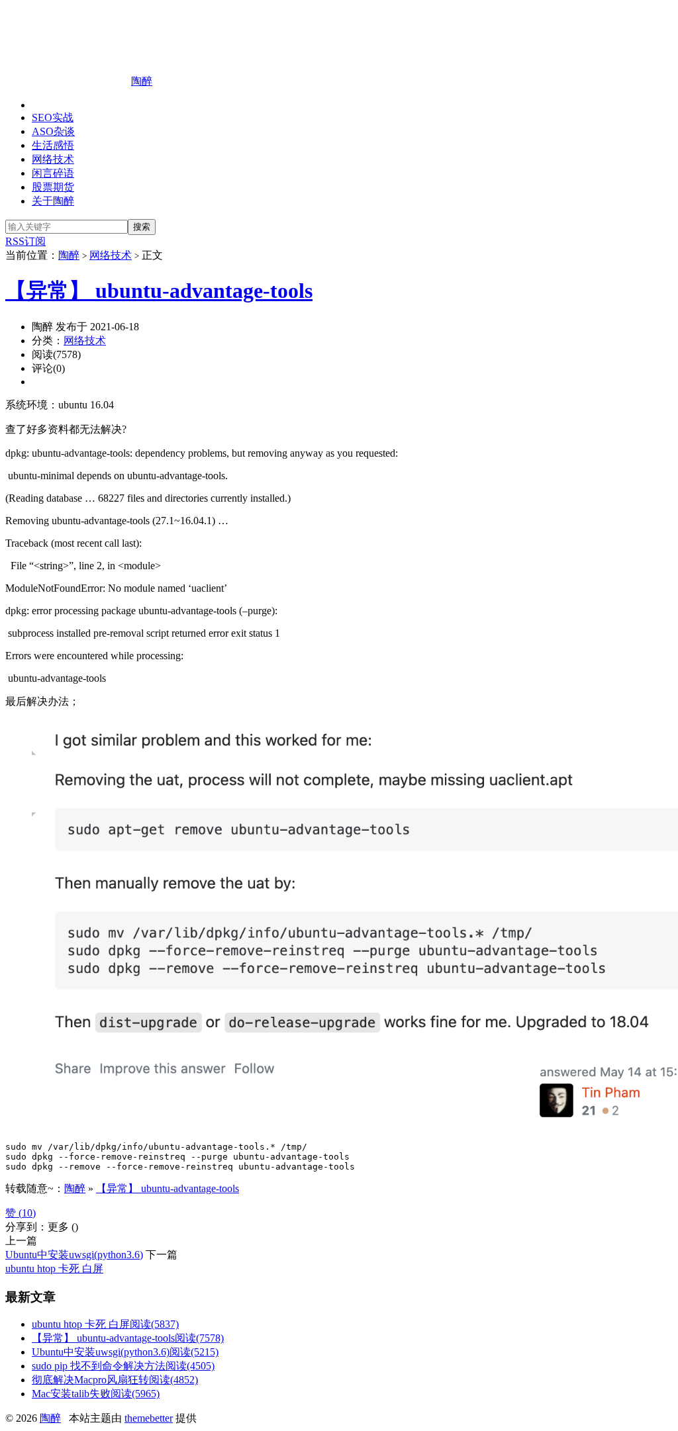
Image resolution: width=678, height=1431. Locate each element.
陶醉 (141, 81)
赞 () (20, 1213)
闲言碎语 (53, 173)
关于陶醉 (53, 201)
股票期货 (53, 187)
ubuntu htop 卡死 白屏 (54, 1268)
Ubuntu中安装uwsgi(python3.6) (74, 1254)
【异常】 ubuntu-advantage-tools (159, 290)
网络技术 (53, 159)
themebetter (148, 1418)
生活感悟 (53, 145)
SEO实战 (52, 117)
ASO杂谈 (53, 131)
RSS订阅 (25, 241)
